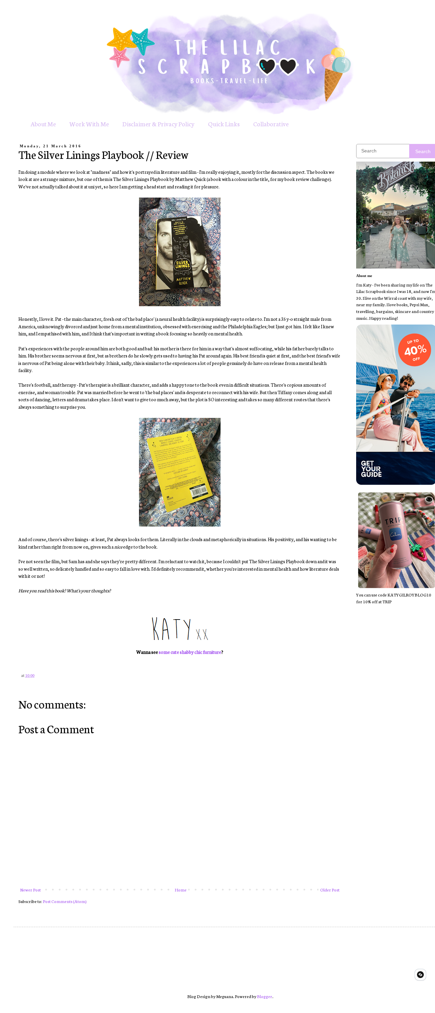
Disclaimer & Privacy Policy (158, 123)
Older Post (330, 889)
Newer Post (30, 889)
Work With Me (89, 123)
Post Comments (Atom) (65, 901)
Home (181, 889)
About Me (43, 123)
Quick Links (224, 123)
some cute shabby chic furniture (190, 651)
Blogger (264, 996)
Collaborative (271, 123)
